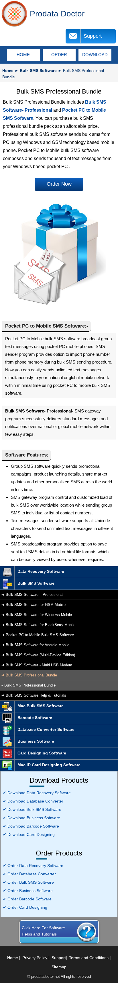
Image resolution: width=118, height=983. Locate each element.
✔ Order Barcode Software (27, 899)
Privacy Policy (34, 957)
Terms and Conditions (89, 957)
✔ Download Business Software (31, 817)
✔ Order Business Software (28, 890)
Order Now (59, 184)
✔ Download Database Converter (33, 801)
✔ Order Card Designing (25, 907)
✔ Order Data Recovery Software (33, 865)
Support (93, 36)
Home (7, 70)
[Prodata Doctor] (14, 14)
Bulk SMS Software (38, 70)
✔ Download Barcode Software (31, 826)
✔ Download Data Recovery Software (37, 792)
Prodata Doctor (57, 13)
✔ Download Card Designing (29, 834)
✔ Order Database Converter (29, 874)
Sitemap (59, 967)
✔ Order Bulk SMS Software (28, 882)
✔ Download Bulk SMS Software (32, 809)
